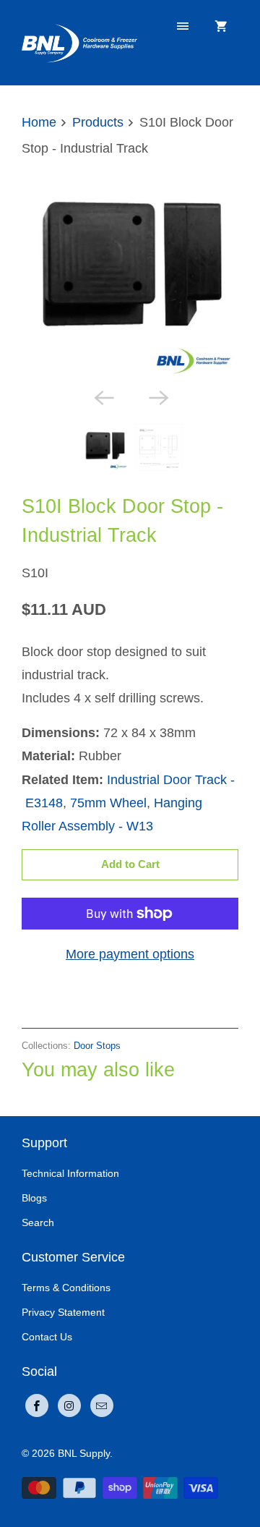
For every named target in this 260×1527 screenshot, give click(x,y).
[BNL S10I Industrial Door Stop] (130, 271)
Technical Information (70, 1173)
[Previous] (102, 396)
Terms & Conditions (66, 1287)
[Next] (157, 396)
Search (38, 1222)
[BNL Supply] (79, 42)
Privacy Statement (63, 1312)
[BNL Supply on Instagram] (69, 1405)
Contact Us (47, 1337)
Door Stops (97, 1045)
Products (98, 122)
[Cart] (221, 27)
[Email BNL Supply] (101, 1405)
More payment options (130, 954)
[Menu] (182, 27)
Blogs (34, 1198)
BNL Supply (84, 1453)
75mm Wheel (108, 803)
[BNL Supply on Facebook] (36, 1405)
